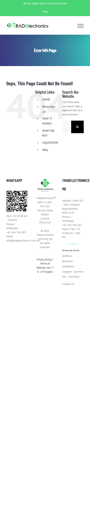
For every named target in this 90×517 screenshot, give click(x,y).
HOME (46, 99)
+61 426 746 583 (16, 232)
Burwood (67, 261)
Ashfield (67, 256)
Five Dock (74, 276)
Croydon (67, 271)
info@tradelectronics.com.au (17, 240)
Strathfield (68, 266)
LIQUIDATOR (50, 142)
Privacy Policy (44, 259)
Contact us (68, 284)
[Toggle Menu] (81, 26)
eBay (45, 150)
